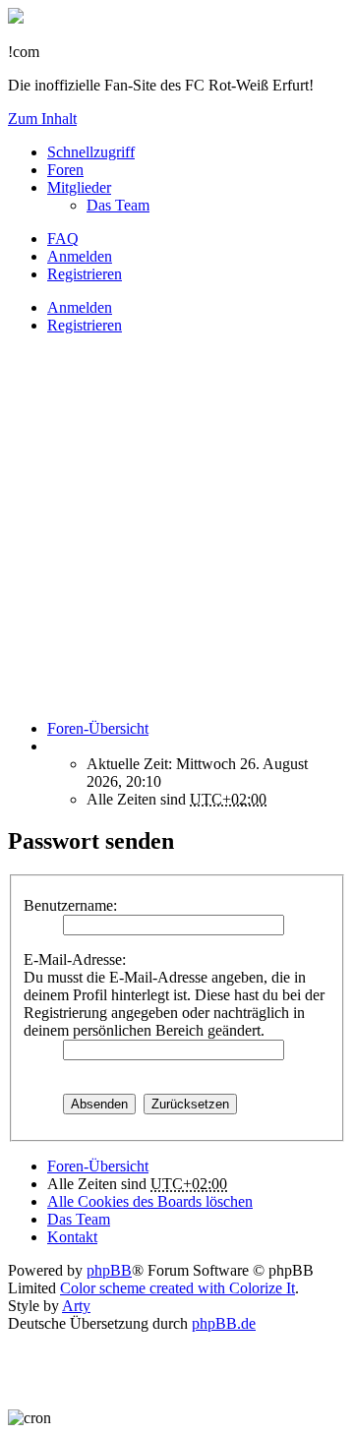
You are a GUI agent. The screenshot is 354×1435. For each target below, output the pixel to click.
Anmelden (79, 307)
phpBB (109, 1270)
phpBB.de (224, 1323)
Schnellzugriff (91, 152)
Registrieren (84, 325)
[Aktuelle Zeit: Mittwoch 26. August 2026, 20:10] (53, 746)
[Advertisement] (177, 527)
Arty (76, 1305)
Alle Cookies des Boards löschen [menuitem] (150, 1201)
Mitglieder (79, 187)
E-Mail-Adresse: (75, 959)
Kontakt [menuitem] (72, 1236)
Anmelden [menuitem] (79, 256)
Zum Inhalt (42, 118)
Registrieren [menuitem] (84, 274)
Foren (65, 169)
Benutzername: (70, 905)
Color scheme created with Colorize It (177, 1288)
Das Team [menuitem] (118, 205)
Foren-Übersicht (97, 1166)
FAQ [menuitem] (63, 238)
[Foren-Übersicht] (16, 18)
